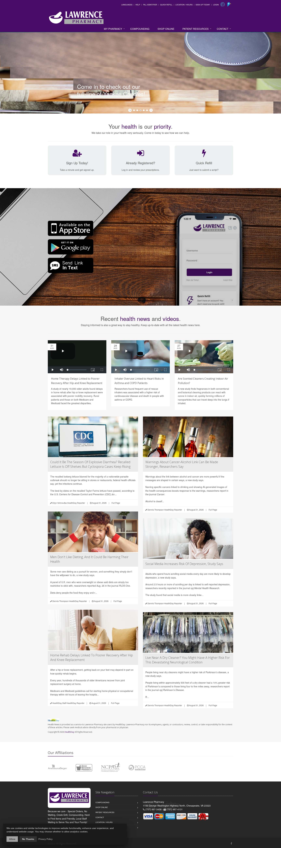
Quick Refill (166, 4)
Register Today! (94, 72)
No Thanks (28, 839)
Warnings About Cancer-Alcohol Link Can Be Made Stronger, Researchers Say (181, 464)
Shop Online (166, 28)
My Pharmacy (113, 28)
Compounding (139, 28)
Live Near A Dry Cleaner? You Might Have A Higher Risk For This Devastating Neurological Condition (187, 659)
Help (137, 4)
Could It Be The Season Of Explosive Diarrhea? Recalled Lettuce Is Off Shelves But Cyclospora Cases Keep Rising (90, 464)
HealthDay (69, 732)
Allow (12, 839)
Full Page (116, 502)
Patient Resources (195, 28)
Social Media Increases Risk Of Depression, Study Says (184, 564)
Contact (222, 28)
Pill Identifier (150, 4)
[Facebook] (222, 4)
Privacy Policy (45, 839)
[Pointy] (229, 5)
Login (216, 4)
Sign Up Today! (203, 4)
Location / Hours (184, 4)
